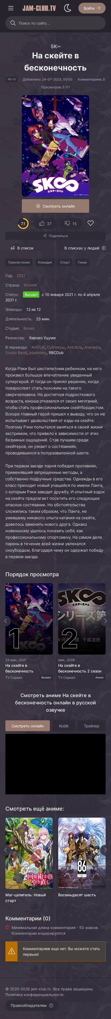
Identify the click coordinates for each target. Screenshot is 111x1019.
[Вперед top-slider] (105, 621)
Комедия (45, 262)
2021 (21, 275)
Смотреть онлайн (59, 206)
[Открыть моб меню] (10, 8)
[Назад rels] (5, 850)
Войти (89, 8)
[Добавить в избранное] (90, 224)
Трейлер (91, 726)
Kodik (64, 726)
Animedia (92, 347)
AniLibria (74, 347)
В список (25, 248)
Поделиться (58, 236)
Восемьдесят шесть (77, 895)
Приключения (19, 262)
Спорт (65, 262)
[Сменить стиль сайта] (67, 8)
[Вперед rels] (105, 850)
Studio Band (16, 352)
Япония (30, 285)
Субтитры (56, 347)
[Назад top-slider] (5, 621)
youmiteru (38, 352)
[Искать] (12, 23)
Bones (28, 328)
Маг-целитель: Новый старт (25, 898)
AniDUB (38, 347)
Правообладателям (29, 1005)
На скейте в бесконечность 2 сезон (79, 668)
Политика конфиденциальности (34, 994)
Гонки (82, 262)
